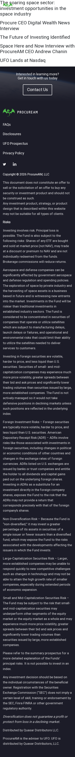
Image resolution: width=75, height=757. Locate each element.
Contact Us (37, 90)
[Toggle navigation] (67, 6)
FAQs (7, 124)
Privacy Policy (13, 153)
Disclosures (12, 134)
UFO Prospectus (15, 143)
